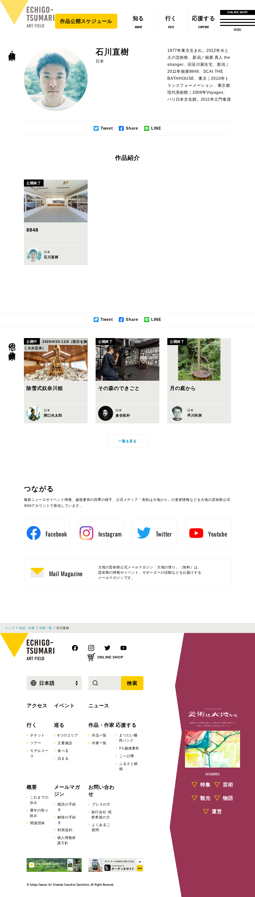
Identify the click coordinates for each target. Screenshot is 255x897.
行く (32, 725)
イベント (64, 705)
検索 (132, 683)
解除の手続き (67, 819)
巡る (59, 725)
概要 (32, 787)
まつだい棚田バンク (128, 737)
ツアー (35, 743)
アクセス (37, 705)
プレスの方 (101, 804)
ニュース (98, 705)
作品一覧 (99, 735)
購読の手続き (67, 806)
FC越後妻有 (129, 748)
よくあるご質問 (101, 827)
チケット (37, 735)
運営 (217, 811)
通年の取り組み (39, 812)
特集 (205, 784)
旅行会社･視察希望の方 (101, 814)
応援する (126, 725)
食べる (63, 751)
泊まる (63, 758)
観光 (205, 798)
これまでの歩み (39, 800)
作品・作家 (12, 47)
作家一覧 (45, 628)
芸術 (228, 784)
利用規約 (65, 830)
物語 (228, 798)
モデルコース (39, 753)
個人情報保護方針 (66, 840)
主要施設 (65, 743)
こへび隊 (126, 756)
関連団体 (37, 823)
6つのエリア (68, 735)
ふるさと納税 (128, 766)
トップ (9, 628)
